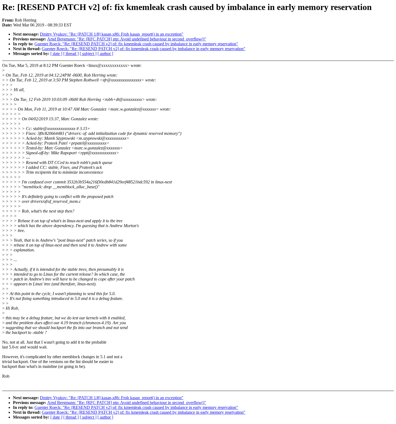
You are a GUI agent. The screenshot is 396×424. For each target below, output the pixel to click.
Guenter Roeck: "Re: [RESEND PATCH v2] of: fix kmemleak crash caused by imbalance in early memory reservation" (136, 44)
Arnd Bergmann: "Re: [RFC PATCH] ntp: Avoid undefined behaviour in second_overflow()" (126, 39)
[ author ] (105, 53)
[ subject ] (88, 53)
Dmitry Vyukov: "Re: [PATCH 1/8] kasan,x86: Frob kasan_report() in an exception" (111, 34)
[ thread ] (71, 53)
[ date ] (56, 53)
